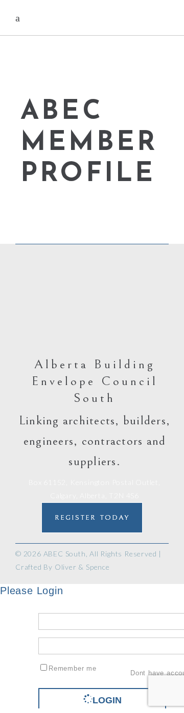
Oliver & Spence (82, 567)
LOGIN (107, 700)
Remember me (73, 668)
